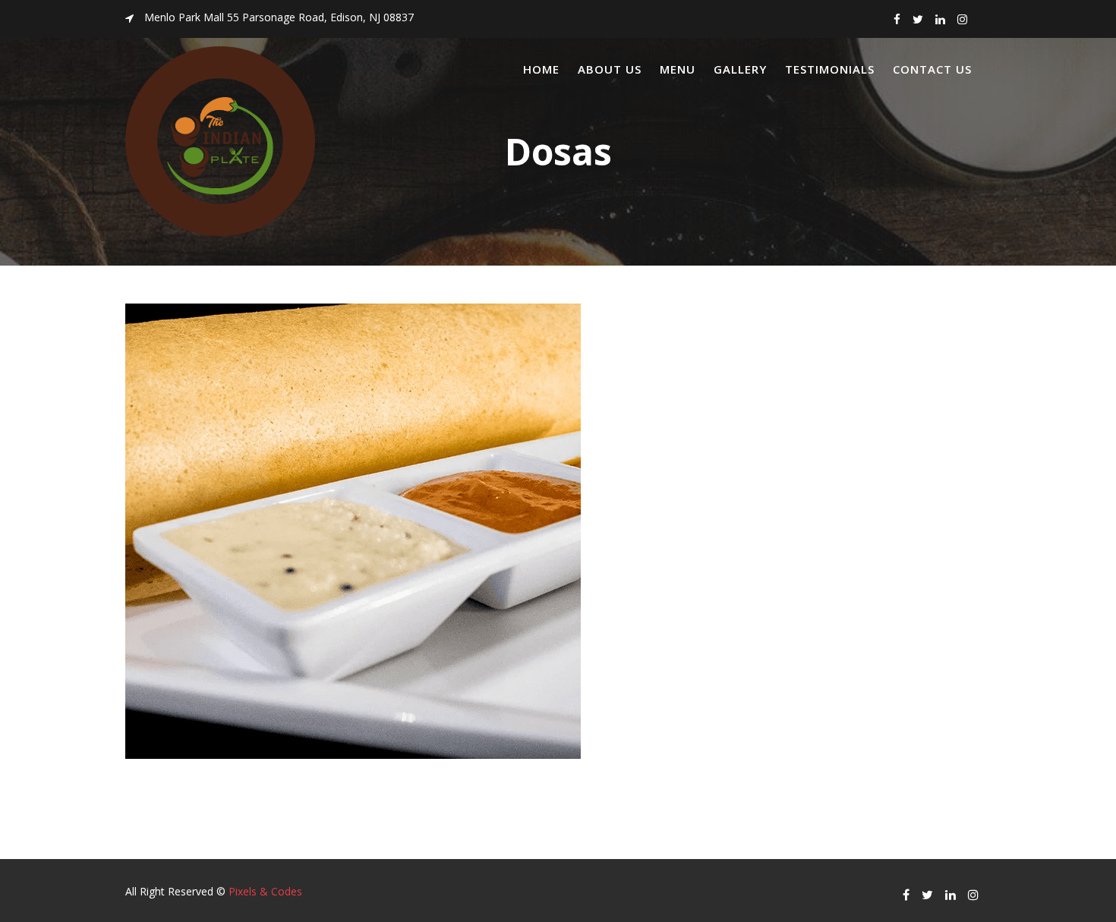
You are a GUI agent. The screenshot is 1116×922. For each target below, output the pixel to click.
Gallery (740, 69)
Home (541, 69)
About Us (610, 69)
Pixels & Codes (265, 891)
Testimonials (830, 69)
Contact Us (932, 69)
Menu (677, 69)
